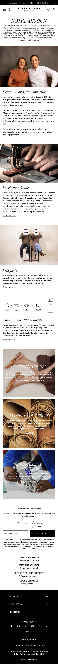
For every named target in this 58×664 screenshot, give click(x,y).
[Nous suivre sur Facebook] (11, 626)
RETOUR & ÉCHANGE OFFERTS (29, 572)
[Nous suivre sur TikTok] (39, 626)
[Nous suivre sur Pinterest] (25, 626)
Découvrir (29, 432)
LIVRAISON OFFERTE (29, 557)
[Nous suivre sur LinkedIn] (46, 626)
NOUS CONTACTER (29, 580)
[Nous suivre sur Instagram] (18, 626)
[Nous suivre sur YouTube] (32, 626)
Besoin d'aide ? (29, 639)
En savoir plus (9, 215)
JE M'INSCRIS (42, 533)
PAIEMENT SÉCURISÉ (29, 565)
